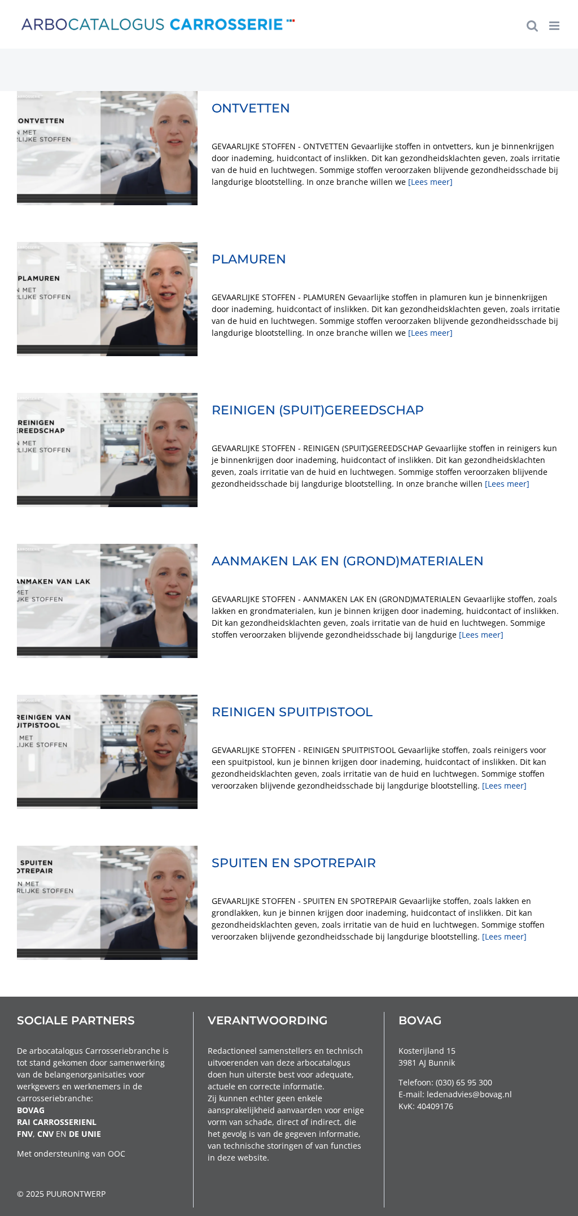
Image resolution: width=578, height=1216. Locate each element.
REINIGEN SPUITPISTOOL (292, 712)
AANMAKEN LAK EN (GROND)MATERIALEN (348, 561)
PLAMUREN (249, 259)
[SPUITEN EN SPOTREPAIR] (107, 903)
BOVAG (31, 1110)
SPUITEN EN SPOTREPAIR (294, 863)
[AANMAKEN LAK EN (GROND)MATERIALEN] (107, 601)
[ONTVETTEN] (107, 148)
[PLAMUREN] (107, 299)
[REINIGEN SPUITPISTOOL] (107, 752)
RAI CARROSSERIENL (57, 1122)
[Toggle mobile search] (532, 26)
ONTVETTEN (251, 108)
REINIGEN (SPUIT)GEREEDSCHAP (318, 410)
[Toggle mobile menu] (555, 26)
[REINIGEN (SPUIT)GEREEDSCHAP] (107, 450)
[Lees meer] (430, 181)
